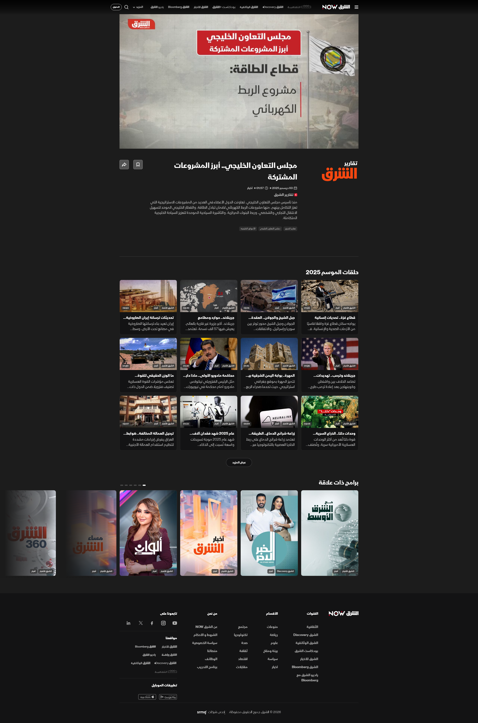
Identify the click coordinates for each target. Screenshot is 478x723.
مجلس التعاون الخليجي (270, 228)
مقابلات (242, 667)
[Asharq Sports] (169, 655)
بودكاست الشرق (306, 651)
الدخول (116, 7)
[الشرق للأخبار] (201, 7)
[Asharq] (169, 646)
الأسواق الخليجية (248, 228)
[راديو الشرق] (157, 7)
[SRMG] (202, 712)
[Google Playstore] (168, 697)
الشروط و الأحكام (205, 635)
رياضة (274, 635)
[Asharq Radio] (149, 655)
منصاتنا (212, 651)
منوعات (272, 627)
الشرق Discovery (285, 571)
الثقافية (312, 627)
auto (339, 143)
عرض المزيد (239, 462)
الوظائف (211, 659)
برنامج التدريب (207, 667)
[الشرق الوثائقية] (249, 7)
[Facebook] (150, 623)
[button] (240, 82)
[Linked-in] (127, 623)
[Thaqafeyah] (166, 671)
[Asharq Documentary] (141, 663)
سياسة (273, 659)
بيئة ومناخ (270, 651)
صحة (244, 643)
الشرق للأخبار (349, 308)
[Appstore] (147, 697)
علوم (274, 643)
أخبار (338, 308)
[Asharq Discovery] (165, 663)
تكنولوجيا (241, 635)
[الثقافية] (299, 7)
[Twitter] (139, 623)
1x (326, 143)
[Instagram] (161, 623)
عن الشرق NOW (206, 627)
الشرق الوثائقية (307, 643)
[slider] (239, 136)
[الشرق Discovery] (273, 7)
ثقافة (243, 651)
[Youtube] (173, 623)
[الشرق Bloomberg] (178, 7)
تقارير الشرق (290, 228)
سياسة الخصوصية (204, 643)
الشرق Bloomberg (305, 667)
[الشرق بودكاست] (223, 7)
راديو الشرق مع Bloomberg (307, 677)
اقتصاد (243, 659)
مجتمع (243, 627)
